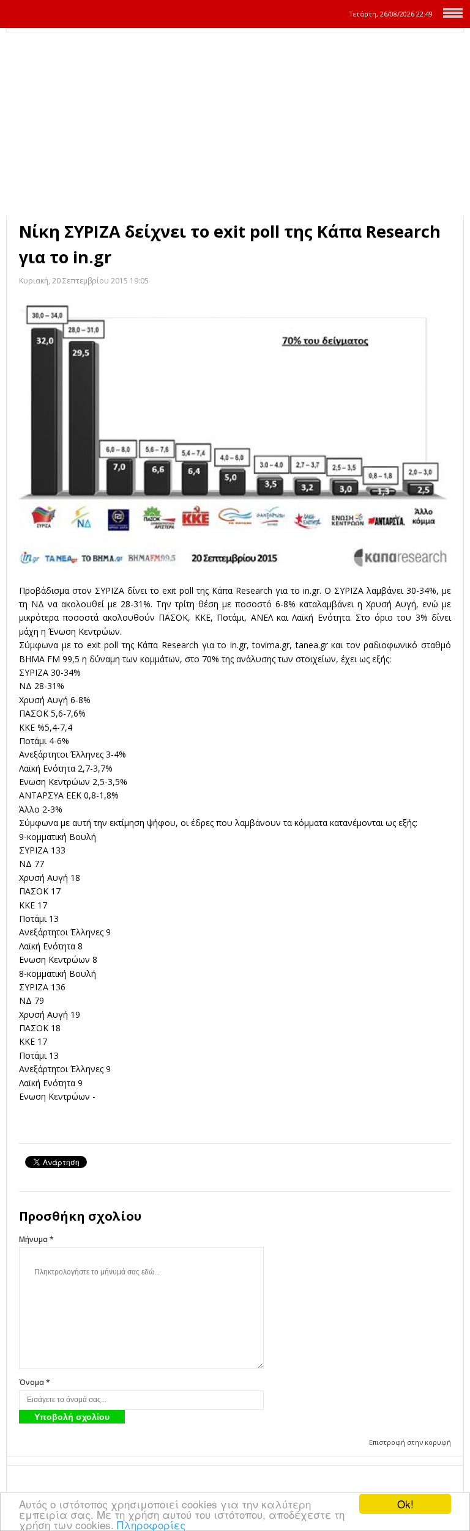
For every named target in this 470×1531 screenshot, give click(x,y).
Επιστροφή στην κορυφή (410, 1442)
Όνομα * (34, 1382)
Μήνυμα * (36, 1239)
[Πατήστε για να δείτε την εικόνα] (235, 436)
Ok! (405, 1503)
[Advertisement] (235, 124)
